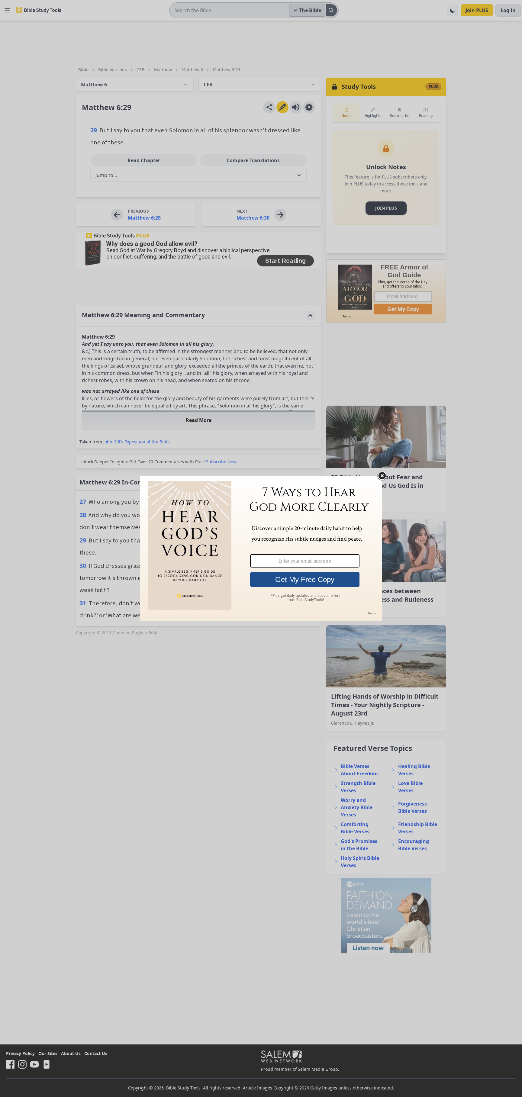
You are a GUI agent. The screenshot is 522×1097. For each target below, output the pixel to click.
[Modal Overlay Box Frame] (261, 548)
